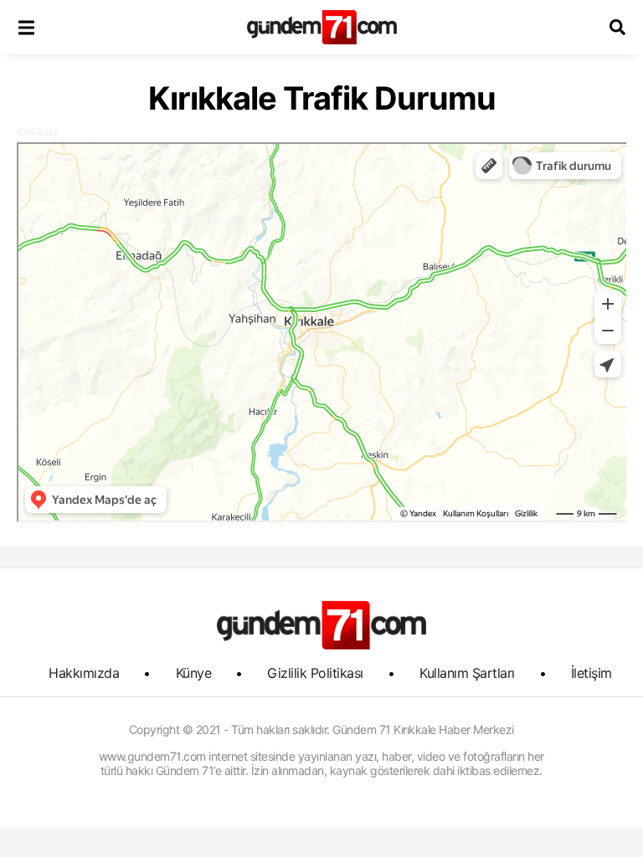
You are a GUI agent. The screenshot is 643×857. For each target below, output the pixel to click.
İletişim (591, 673)
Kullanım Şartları (467, 673)
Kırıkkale (37, 132)
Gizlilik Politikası (315, 673)
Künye (194, 673)
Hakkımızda (84, 673)
